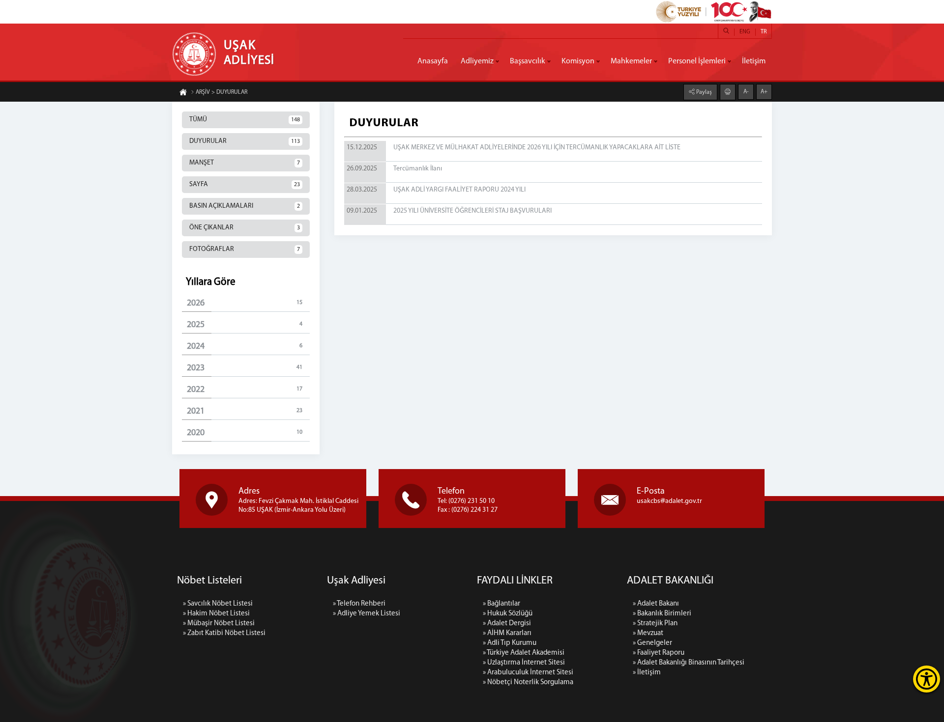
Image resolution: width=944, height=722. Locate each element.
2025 (244, 325)
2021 (244, 411)
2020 (244, 433)
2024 (244, 346)
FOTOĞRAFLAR (244, 249)
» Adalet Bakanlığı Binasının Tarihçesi (688, 662)
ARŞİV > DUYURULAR (221, 92)
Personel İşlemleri (697, 61)
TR (764, 32)
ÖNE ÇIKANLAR (244, 227)
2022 (244, 390)
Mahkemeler (631, 61)
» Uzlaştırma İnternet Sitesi (524, 662)
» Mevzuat (648, 633)
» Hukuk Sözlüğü (507, 613)
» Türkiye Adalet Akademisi (523, 653)
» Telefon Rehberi (359, 604)
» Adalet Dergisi (507, 623)
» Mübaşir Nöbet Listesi (219, 623)
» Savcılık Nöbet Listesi (218, 604)
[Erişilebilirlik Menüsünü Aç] (926, 679)
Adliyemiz (477, 61)
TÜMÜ (244, 119)
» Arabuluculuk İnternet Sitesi (528, 672)
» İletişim (647, 672)
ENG (744, 32)
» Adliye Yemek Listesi (366, 613)
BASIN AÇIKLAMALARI (244, 206)
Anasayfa (432, 61)
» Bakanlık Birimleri (662, 613)
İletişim (754, 61)
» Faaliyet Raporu (658, 653)
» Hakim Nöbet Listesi (216, 613)
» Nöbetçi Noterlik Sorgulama (528, 682)
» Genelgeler (652, 643)
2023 (244, 368)
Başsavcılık (527, 61)
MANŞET (244, 163)
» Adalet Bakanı (656, 604)
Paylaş (703, 92)
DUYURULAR (244, 141)
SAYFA (244, 184)
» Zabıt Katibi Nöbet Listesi (224, 633)
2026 (244, 303)
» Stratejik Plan (655, 623)
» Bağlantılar (501, 604)
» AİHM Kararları (507, 633)
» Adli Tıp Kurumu (509, 643)
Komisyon (577, 61)
